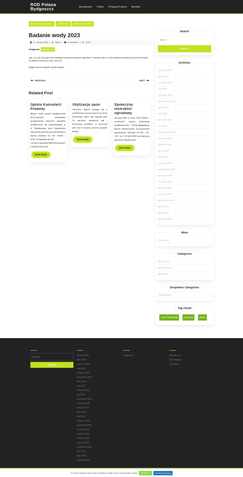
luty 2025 (162, 126)
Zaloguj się (163, 240)
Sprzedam (163, 274)
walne (202, 317)
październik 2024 (166, 132)
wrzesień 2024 (165, 138)
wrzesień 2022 (165, 175)
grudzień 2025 (165, 95)
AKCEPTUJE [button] (145, 473)
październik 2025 (166, 101)
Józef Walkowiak (169, 317)
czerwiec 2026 (165, 83)
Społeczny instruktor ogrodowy (123, 108)
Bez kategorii (164, 268)
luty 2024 (162, 157)
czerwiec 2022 (165, 182)
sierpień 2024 (165, 145)
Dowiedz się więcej (163, 473)
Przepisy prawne (117, 6)
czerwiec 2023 (165, 163)
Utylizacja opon (86, 104)
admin (58, 42)
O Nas (100, 6)
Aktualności (85, 6)
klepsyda (188, 317)
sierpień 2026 (165, 70)
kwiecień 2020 (165, 219)
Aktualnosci (63, 24)
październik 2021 (166, 200)
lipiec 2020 (163, 213)
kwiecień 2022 (165, 188)
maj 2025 (162, 114)
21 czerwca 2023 (40, 42)
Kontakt (135, 6)
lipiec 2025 (163, 107)
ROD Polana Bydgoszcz (43, 6)
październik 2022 (166, 169)
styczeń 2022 (165, 194)
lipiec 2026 (163, 76)
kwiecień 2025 (165, 120)
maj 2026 (162, 89)
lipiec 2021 (163, 206)
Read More (42, 155)
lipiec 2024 (163, 151)
